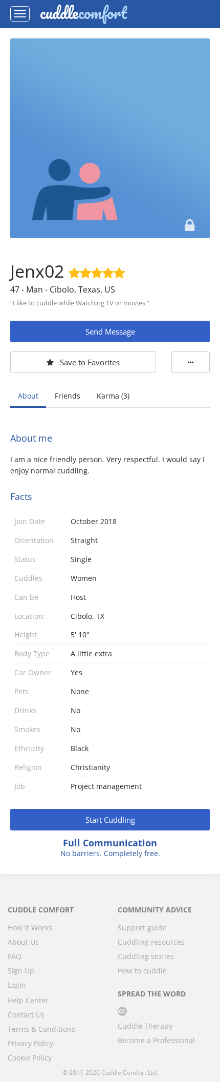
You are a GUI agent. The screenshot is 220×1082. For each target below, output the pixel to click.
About (28, 396)
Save (90, 362)
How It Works (30, 927)
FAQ (14, 956)
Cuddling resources (151, 942)
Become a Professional (156, 1040)
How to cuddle (142, 970)
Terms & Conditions (41, 1029)
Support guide (142, 927)
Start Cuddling (110, 820)
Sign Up (21, 970)
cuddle (83, 14)
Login (17, 985)
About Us (23, 942)
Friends (67, 396)
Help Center (28, 1000)
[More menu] (190, 362)
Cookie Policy (30, 1058)
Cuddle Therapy (145, 1026)
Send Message (110, 331)
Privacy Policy (30, 1043)
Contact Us (26, 1014)
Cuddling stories (146, 956)
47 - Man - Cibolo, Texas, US (62, 289)
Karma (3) (113, 396)
